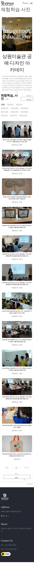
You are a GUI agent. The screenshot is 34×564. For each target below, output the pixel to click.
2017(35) (5, 112)
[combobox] (30, 95)
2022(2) (10, 105)
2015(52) (24, 112)
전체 (3, 105)
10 (16, 467)
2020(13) (5, 108)
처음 (7, 467)
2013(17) (13, 116)
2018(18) (24, 108)
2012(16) (23, 116)
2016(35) (15, 112)
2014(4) (4, 116)
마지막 (26, 467)
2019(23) (15, 108)
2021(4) (19, 105)
